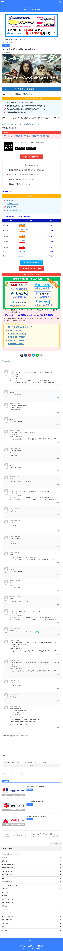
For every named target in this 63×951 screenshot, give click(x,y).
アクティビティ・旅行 (8, 916)
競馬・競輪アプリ (7, 923)
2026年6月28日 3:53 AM (15, 694)
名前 (4, 755)
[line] (37, 355)
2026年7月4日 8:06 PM (14, 660)
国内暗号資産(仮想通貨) (8, 864)
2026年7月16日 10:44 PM (15, 552)
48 (12, 774)
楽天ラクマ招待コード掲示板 (35, 787)
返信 (58, 385)
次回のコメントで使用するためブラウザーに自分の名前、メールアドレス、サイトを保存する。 (27, 762)
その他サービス (6, 930)
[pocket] (29, 355)
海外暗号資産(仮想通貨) (8, 868)
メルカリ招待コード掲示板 (35, 801)
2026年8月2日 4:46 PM (14, 490)
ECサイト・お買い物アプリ (9, 885)
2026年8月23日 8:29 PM (15, 371)
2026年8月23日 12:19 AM (15, 391)
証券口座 (4, 861)
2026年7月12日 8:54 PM (15, 610)
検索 (56, 843)
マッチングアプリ (7, 913)
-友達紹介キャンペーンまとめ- (31, 943)
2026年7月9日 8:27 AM (14, 640)
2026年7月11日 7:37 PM (15, 628)
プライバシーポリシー (38, 940)
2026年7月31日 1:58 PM (15, 508)
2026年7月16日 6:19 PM (15, 568)
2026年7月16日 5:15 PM (15, 580)
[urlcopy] (41, 355)
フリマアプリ (7, 361)
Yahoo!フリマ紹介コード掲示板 (36, 816)
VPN (3, 927)
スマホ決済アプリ (7, 882)
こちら (31, 179)
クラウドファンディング (8, 875)
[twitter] (21, 355)
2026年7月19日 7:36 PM (15, 536)
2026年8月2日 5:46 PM (14, 476)
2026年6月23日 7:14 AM (15, 706)
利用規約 (30, 940)
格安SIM (4, 878)
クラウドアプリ (6, 909)
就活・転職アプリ (7, 920)
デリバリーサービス (7, 902)
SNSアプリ (5, 892)
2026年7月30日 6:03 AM (15, 520)
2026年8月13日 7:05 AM (15, 448)
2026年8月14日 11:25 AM (15, 418)
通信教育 (4, 906)
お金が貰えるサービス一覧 (30, 269)
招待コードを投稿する (30, 157)
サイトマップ (23, 940)
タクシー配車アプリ (7, 899)
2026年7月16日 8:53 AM (15, 596)
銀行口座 (4, 857)
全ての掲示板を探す (30, 262)
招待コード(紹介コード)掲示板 (31, 9)
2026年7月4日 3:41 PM (14, 680)
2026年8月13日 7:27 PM (15, 430)
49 (17, 774)
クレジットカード (7, 871)
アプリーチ (29, 145)
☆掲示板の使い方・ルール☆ (10, 854)
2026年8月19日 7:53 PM (15, 403)
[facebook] (25, 355)
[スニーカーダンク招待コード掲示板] (33, 355)
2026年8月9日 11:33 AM (15, 464)
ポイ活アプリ (5, 896)
